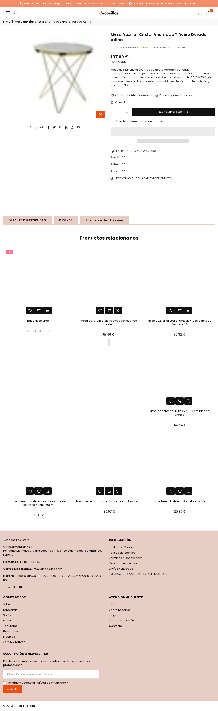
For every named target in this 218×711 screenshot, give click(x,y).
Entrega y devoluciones (175, 95)
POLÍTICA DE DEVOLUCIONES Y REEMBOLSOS (138, 574)
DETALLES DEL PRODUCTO (27, 220)
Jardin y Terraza (14, 642)
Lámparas (10, 610)
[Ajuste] (200, 13)
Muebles (9, 637)
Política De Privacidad (124, 547)
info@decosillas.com (67, 3)
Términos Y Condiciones (125, 558)
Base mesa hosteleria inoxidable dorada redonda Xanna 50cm (38, 503)
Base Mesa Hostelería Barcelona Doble (180, 501)
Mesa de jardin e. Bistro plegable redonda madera (109, 322)
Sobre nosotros (120, 610)
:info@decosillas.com (47, 569)
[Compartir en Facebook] (48, 127)
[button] (163, 131)
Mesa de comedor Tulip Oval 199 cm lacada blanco (180, 412)
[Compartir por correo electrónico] (78, 127)
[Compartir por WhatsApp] (72, 127)
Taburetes (10, 626)
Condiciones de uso (123, 563)
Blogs (113, 615)
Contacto (115, 626)
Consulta (121, 102)
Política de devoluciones (104, 220)
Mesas (7, 620)
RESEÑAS (65, 220)
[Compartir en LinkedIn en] (66, 127)
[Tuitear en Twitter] (54, 127)
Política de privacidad (51, 683)
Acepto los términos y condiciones (139, 121)
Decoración (11, 631)
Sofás (7, 615)
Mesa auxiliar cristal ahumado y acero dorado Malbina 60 (179, 322)
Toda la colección (121, 620)
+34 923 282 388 (34, 3)
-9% (9, 252)
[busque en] (16, 13)
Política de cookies (122, 553)
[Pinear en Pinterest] (60, 127)
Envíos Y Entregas (121, 569)
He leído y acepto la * (37, 683)
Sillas (6, 604)
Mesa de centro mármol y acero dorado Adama (109, 501)
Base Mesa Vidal (38, 320)
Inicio (6, 21)
